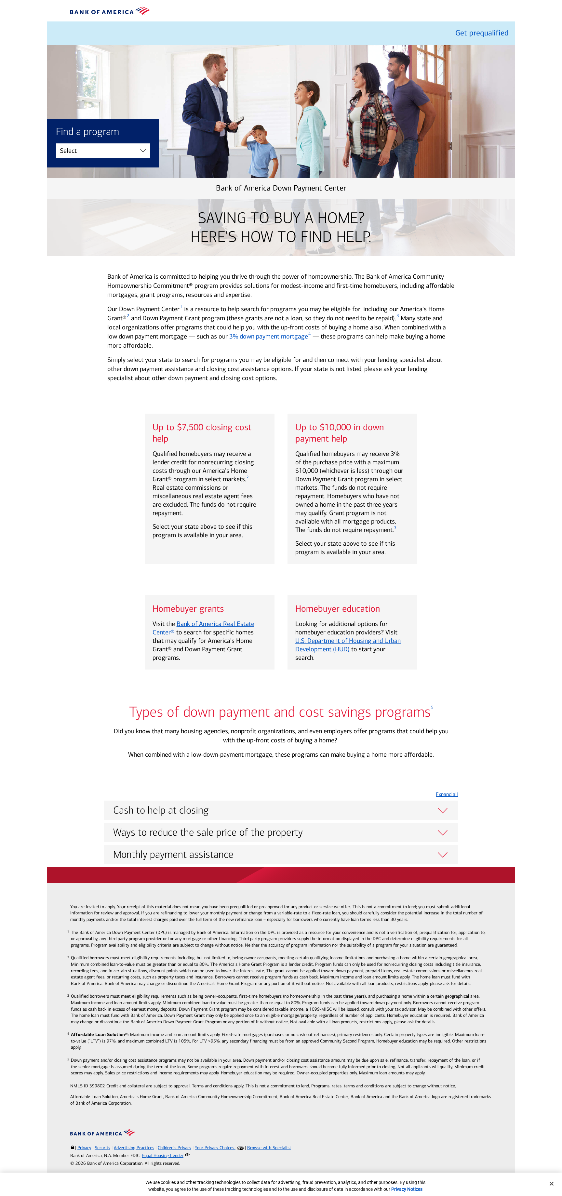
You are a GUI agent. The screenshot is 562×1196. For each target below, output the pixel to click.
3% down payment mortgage (268, 336)
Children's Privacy (174, 1147)
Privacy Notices (406, 1189)
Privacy (84, 1147)
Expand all (447, 794)
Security (102, 1147)
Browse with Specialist (269, 1147)
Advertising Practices (134, 1147)
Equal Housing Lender (162, 1155)
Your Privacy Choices (215, 1147)
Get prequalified (482, 32)
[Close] (551, 1183)
